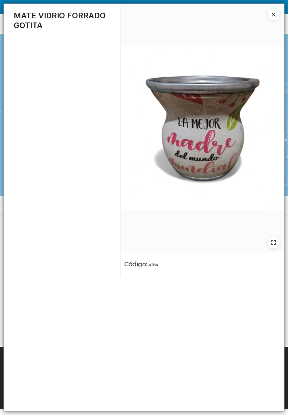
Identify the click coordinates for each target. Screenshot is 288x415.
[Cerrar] (273, 14)
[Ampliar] (273, 242)
